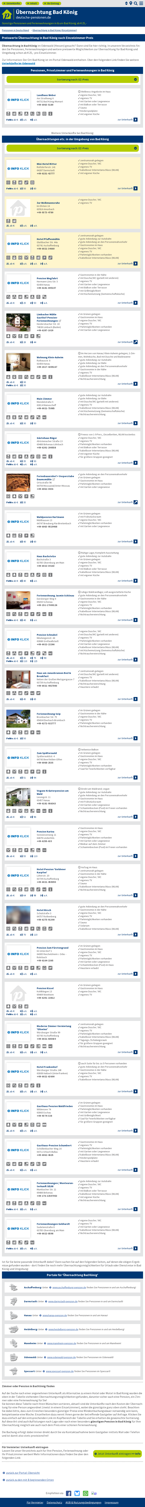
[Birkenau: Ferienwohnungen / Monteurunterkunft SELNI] (19, 1190)
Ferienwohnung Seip (49, 713)
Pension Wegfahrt (47, 278)
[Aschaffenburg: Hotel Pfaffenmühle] (19, 244)
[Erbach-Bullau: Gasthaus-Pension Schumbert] (19, 1150)
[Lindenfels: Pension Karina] (19, 836)
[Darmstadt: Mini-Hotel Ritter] (19, 169)
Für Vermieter (35, 1502)
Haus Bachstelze (46, 556)
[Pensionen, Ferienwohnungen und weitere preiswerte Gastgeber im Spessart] (13, 1371)
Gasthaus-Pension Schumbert (54, 1145)
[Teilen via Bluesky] (78, 1493)
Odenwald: (30, 1357)
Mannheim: (30, 1343)
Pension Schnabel (47, 634)
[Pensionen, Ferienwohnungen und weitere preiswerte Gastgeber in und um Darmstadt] (13, 1301)
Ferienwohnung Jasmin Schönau (55, 595)
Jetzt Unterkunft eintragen (119, 1453)
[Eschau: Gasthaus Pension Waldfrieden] (19, 1111)
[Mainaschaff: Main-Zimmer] (19, 404)
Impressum (111, 1502)
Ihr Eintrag (51, 3)
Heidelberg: (31, 1329)
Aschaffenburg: (33, 1287)
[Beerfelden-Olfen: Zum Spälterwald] (19, 758)
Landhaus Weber (46, 95)
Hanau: (28, 1315)
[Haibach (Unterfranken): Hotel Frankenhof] (19, 1072)
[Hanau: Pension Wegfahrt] (19, 283)
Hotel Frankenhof (47, 1066)
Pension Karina (45, 831)
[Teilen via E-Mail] (95, 1493)
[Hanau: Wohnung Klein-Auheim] (19, 362)
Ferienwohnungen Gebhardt (53, 1224)
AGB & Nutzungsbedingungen (83, 1502)
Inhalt (32, 3)
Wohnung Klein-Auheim (50, 357)
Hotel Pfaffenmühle (48, 239)
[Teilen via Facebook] (70, 1493)
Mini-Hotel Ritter (47, 163)
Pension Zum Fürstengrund (52, 947)
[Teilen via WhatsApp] (87, 1493)
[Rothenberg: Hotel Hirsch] (19, 915)
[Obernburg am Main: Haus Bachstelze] (19, 561)
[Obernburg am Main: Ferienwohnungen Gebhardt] (19, 1229)
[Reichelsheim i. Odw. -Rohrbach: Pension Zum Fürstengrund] (19, 954)
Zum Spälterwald (47, 753)
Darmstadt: (31, 1301)
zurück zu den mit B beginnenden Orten (30, 1480)
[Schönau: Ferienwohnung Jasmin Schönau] (19, 600)
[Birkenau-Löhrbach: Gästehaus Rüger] (19, 443)
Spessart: (29, 1371)
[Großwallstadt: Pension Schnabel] (19, 640)
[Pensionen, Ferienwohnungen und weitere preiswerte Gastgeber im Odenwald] (13, 1357)
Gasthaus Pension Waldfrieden (55, 1106)
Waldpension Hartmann (50, 517)
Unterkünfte (12, 3)
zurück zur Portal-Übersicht (23, 1472)
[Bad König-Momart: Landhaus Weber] (19, 100)
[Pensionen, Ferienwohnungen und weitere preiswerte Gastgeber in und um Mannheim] (13, 1343)
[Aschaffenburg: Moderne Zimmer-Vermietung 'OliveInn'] (19, 1033)
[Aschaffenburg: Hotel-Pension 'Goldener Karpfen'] (19, 876)
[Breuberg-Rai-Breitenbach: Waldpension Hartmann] (19, 522)
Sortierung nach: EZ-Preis (97, 79)
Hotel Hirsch (44, 910)
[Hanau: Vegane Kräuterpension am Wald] (19, 797)
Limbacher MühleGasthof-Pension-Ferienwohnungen (47, 317)
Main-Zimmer (44, 398)
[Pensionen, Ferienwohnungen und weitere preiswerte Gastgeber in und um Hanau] (13, 1315)
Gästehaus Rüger (47, 438)
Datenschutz (54, 1502)
